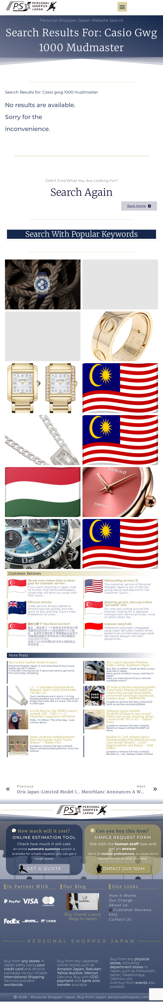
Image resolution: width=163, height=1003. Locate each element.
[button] (122, 7)
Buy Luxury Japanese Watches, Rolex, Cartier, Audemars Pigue (127, 664)
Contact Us (120, 919)
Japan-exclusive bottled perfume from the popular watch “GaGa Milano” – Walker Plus (52, 739)
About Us (118, 905)
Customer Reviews (132, 910)
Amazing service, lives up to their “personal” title (128, 603)
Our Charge (121, 900)
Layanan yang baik (118, 624)
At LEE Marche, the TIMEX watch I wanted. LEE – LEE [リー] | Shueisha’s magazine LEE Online (54, 713)
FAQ (113, 914)
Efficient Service (40, 602)
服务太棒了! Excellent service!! (49, 624)
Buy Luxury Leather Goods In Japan (32, 662)
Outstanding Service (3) (121, 580)
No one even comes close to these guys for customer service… (51, 582)
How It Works (123, 895)
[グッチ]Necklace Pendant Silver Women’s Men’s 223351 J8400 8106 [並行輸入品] (53, 690)
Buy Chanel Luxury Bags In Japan (82, 916)
